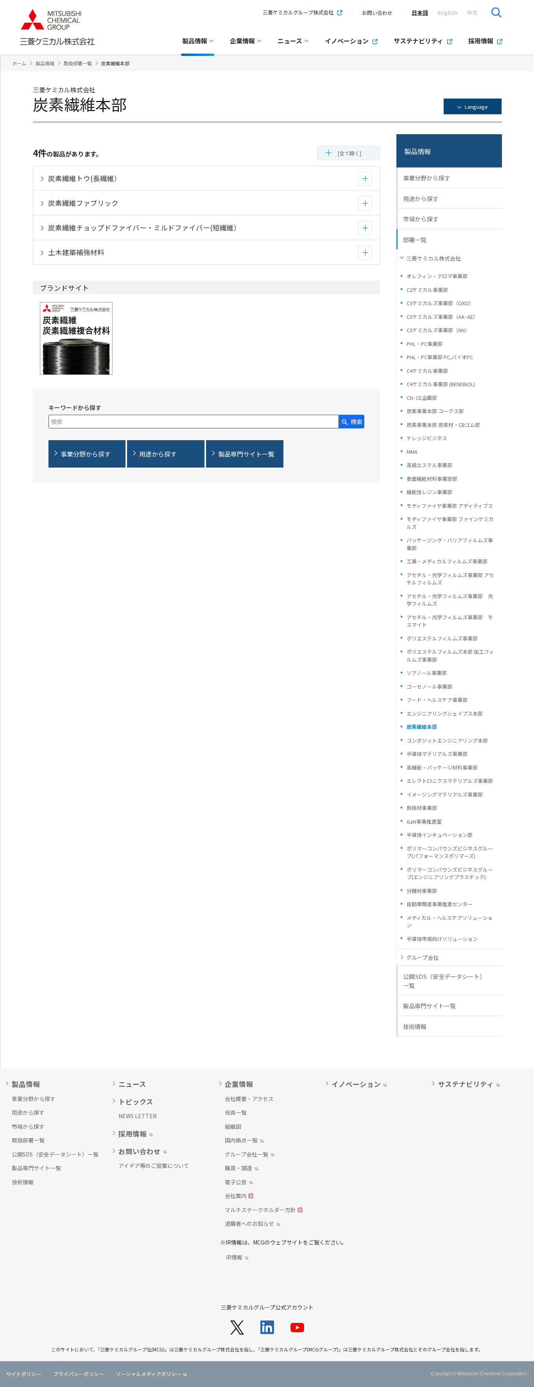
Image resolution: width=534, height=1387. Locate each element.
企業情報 (242, 40)
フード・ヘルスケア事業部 (437, 699)
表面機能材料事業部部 (432, 478)
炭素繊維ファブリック (83, 203)
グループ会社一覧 (246, 1155)
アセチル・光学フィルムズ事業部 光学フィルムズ (450, 600)
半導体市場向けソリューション (442, 939)
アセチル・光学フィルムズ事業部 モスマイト (450, 621)
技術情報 (414, 1026)
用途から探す (420, 198)
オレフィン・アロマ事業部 (437, 276)
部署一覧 (414, 240)
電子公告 (236, 1182)
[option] (420, 12)
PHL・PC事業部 (425, 343)
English (447, 12)
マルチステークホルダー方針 (260, 1210)
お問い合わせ (377, 12)
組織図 (233, 1126)
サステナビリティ (418, 40)
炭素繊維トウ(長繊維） (84, 178)
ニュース (290, 40)
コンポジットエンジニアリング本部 (447, 740)
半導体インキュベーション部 (440, 834)
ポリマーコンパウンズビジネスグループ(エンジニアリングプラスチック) (450, 873)
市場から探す (420, 219)
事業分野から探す (426, 178)
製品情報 (194, 40)
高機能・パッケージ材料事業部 (442, 767)
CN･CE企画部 (422, 397)
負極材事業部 (422, 807)
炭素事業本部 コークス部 (435, 411)
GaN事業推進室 (424, 821)
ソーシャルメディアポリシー (148, 1374)
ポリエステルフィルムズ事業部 (442, 638)
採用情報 (480, 40)
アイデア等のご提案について (153, 1165)
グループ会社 (422, 957)
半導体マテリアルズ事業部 (437, 753)
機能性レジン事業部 (429, 492)
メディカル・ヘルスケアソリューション (450, 921)
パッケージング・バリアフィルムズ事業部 (450, 544)
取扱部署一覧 (28, 1140)
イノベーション (347, 40)
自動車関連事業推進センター (440, 904)
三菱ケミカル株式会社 (433, 258)
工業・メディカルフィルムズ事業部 (447, 561)
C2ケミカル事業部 (427, 289)
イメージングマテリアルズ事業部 (445, 794)
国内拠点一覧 (241, 1141)
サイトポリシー (23, 1374)
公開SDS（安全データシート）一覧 (444, 980)
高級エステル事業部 (429, 465)
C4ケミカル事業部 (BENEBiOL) (441, 384)
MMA (412, 451)
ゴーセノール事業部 (429, 686)
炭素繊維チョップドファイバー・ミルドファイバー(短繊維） (144, 227)
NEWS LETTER (137, 1116)
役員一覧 (236, 1112)
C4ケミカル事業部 (427, 370)
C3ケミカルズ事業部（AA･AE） (442, 316)
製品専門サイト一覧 (429, 1006)
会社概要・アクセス (249, 1099)
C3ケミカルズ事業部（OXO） (440, 303)
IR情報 (234, 1258)
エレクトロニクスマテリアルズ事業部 (450, 780)
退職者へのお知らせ (249, 1224)
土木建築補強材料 (76, 252)
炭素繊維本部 (422, 726)
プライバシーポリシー (78, 1374)
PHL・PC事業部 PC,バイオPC (440, 357)
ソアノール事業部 (427, 672)
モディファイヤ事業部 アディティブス (450, 505)
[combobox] (193, 421)
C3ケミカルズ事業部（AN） (438, 330)
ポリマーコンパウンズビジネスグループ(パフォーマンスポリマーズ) (450, 852)
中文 (472, 12)
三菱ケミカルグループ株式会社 (298, 12)
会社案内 (236, 1196)
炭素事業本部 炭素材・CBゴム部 (443, 424)
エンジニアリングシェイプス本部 (445, 713)
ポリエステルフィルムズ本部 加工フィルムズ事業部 (450, 655)
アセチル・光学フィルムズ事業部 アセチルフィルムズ (450, 578)
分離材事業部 (422, 890)
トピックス (135, 1101)
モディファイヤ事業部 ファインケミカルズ (450, 523)
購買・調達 (238, 1168)
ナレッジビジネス (427, 438)
